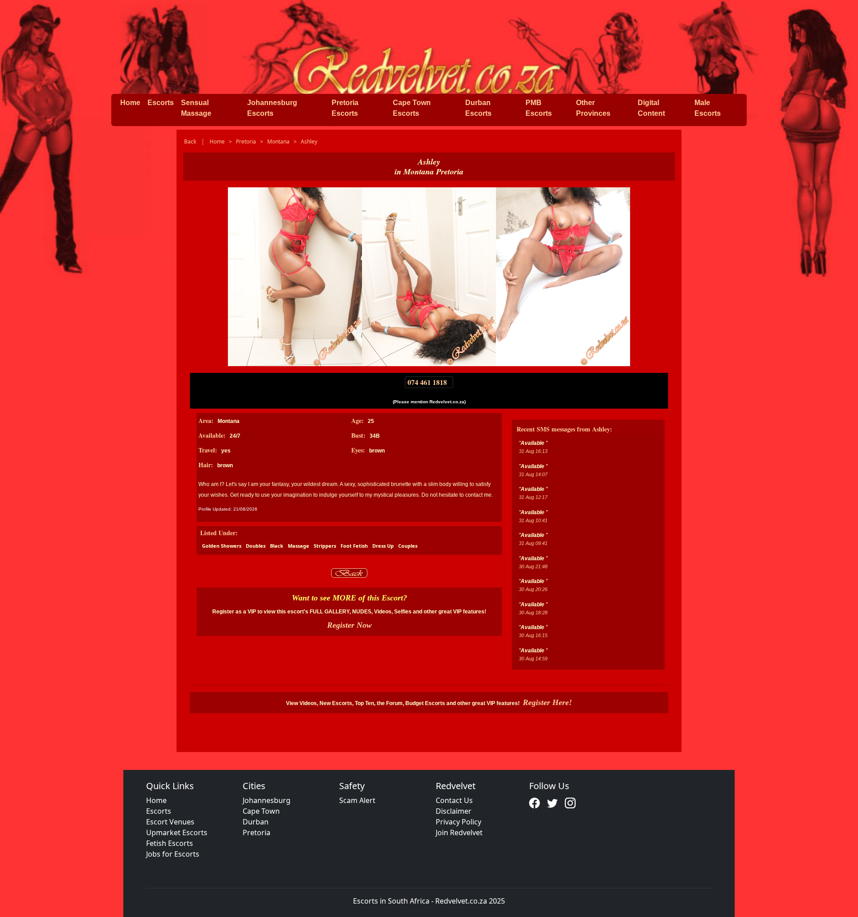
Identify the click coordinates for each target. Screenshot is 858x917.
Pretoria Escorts (345, 108)
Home (130, 102)
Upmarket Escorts (176, 832)
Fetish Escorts (169, 843)
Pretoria (256, 832)
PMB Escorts (539, 108)
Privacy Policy (458, 822)
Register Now (349, 625)
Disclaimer (453, 811)
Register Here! (547, 702)
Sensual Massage (196, 108)
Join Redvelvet (459, 832)
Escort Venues (170, 822)
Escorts (160, 102)
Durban (256, 822)
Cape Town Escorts (412, 108)
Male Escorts (707, 108)
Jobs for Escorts (172, 854)
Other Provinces (593, 108)
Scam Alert (357, 800)
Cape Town (261, 811)
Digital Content (651, 108)
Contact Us (454, 800)
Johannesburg (266, 800)
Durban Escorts (478, 108)
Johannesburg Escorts (272, 108)
